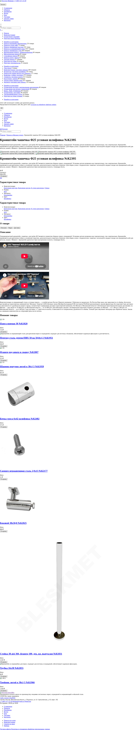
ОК (2, 108)
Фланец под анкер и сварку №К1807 (19, 352)
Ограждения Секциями (12, 36)
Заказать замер (9, 18)
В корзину (4, 176)
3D (1, 178)
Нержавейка (8, 195)
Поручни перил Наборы (12, 38)
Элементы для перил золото (13, 77)
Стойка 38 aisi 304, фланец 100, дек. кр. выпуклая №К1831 (31, 653)
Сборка (46, 188)
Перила (6, 33)
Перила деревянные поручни (14, 47)
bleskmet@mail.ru (18, 701)
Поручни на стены (10, 61)
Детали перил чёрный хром (13, 80)
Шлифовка (7, 198)
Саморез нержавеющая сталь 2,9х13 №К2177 (24, 471)
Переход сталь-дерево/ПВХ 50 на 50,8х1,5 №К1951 (26, 338)
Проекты (7, 708)
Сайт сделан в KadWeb (7, 698)
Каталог (3, 4)
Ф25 (5, 191)
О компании (8, 8)
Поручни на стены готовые (13, 96)
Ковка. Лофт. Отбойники (12, 91)
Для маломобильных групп (13, 94)
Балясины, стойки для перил (13, 75)
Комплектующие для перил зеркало (16, 70)
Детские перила (9, 59)
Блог (5, 15)
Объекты (7, 10)
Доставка (7, 17)
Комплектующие (9, 35)
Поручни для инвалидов (12, 63)
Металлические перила (12, 54)
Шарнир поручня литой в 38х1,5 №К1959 (22, 366)
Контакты (7, 20)
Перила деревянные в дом (13, 50)
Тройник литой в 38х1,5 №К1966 (17, 682)
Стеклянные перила (11, 56)
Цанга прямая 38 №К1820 (13, 323)
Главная (2, 135)
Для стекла (8, 68)
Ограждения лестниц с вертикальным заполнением (21, 87)
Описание (4, 228)
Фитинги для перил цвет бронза (15, 82)
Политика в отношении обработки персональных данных (30, 729)
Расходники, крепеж (11, 78)
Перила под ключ (10, 720)
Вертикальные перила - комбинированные (18, 52)
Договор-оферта (5, 729)
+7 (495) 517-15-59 (20, 1)
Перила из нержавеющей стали (14, 49)
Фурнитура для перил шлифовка (15, 71)
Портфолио (8, 11)
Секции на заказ (9, 724)
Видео (6, 13)
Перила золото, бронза (11, 57)
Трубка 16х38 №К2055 (11, 668)
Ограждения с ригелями (12, 92)
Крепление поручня (10, 188)
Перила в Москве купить (14, 135)
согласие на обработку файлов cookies (43, 104)
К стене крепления (37, 188)
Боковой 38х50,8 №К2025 (13, 523)
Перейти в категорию (11, 42)
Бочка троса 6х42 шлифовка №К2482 (19, 418)
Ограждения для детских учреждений (17, 89)
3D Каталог (4, 129)
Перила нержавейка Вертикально (15, 43)
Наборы (6, 726)
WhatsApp (27, 701)
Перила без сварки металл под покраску (17, 73)
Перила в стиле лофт (11, 45)
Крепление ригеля (24, 188)
